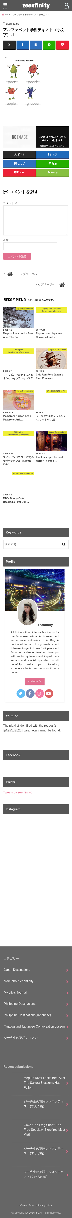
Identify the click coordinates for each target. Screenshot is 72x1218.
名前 (5, 240)
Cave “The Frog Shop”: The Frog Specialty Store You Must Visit (44, 1129)
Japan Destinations (17, 969)
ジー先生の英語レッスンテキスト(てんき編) (44, 1104)
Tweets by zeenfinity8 (17, 792)
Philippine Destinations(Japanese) (27, 1015)
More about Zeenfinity (18, 981)
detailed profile (34, 681)
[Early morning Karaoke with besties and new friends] (36, 914)
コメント (10, 203)
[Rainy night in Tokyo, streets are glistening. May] (36, 837)
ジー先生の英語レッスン (21, 1037)
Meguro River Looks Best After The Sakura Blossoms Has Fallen (44, 1082)
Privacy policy (44, 1205)
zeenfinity (36, 5)
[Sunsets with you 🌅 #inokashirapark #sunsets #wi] (36, 876)
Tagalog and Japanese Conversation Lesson (34, 1026)
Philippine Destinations (20, 1003)
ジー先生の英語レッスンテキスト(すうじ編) (44, 1151)
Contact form (27, 1205)
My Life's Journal (15, 992)
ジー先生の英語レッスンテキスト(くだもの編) (44, 1174)
